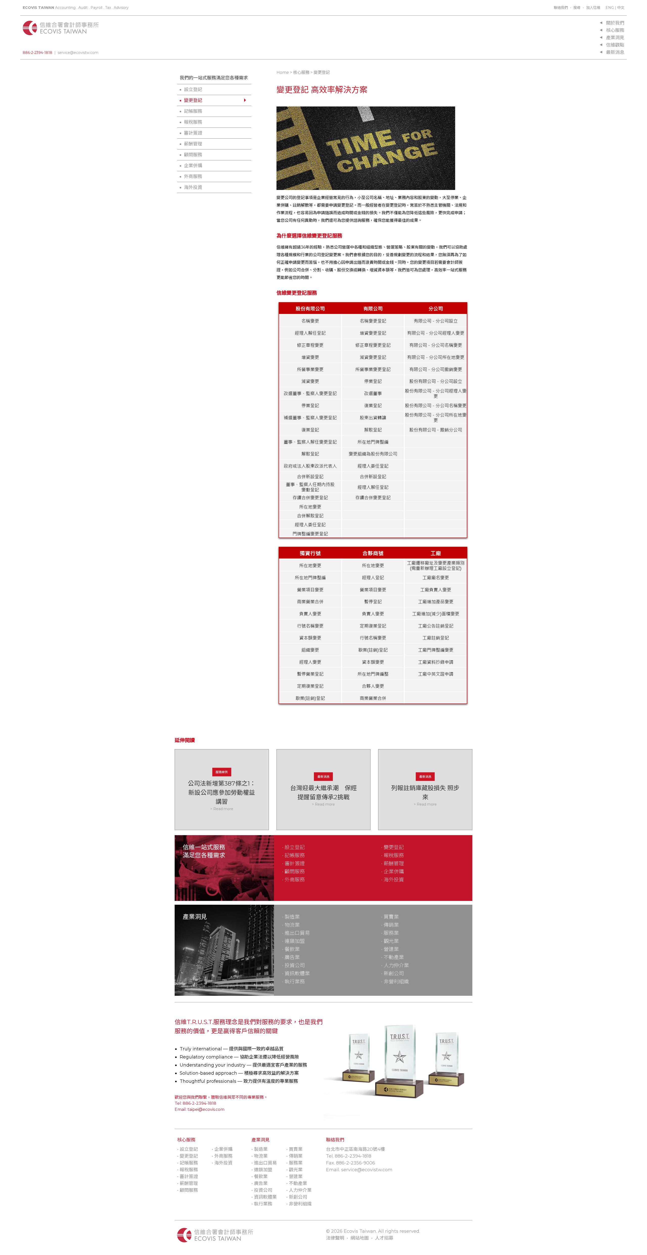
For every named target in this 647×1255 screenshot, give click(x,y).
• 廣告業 (291, 957)
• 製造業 (291, 917)
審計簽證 (193, 133)
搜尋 (577, 7)
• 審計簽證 (293, 863)
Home (282, 72)
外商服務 (193, 176)
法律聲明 (335, 1238)
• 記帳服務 (293, 855)
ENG (610, 7)
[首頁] (61, 32)
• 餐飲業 (291, 949)
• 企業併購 (392, 872)
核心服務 (615, 30)
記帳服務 (193, 111)
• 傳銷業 (390, 925)
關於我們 (615, 23)
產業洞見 (615, 37)
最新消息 (615, 52)
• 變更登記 (392, 847)
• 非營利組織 (395, 982)
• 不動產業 (392, 957)
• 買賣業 (390, 917)
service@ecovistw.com (78, 52)
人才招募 (384, 1238)
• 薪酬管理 (392, 863)
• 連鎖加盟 (293, 941)
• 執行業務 (293, 982)
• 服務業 (390, 933)
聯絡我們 (561, 7)
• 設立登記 (293, 847)
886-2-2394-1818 (37, 52)
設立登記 (193, 89)
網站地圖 (360, 1238)
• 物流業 (291, 925)
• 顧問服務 (293, 872)
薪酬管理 (193, 144)
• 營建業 (390, 949)
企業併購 (193, 165)
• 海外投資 (392, 880)
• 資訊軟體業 (296, 973)
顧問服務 (193, 155)
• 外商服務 (293, 880)
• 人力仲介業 (395, 965)
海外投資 (193, 187)
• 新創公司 (392, 973)
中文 (620, 7)
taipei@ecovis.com (206, 1109)
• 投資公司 (293, 965)
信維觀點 (615, 45)
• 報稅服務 (392, 855)
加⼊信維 (593, 7)
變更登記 (193, 100)
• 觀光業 (390, 941)
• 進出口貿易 (296, 933)
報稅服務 (193, 122)
